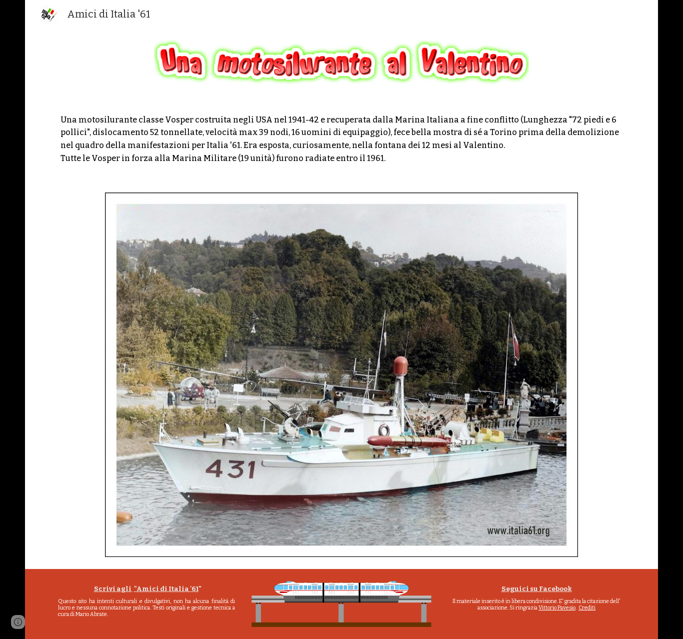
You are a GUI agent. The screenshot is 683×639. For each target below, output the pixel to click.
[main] (341, 139)
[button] (18, 622)
